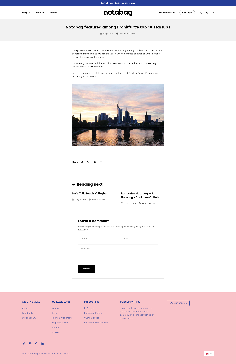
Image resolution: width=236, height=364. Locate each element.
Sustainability (29, 318)
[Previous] (90, 3)
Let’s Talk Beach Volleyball (90, 193)
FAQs (54, 313)
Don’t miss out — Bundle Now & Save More (118, 3)
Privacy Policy (134, 226)
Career (55, 332)
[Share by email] (101, 162)
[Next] (145, 3)
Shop (24, 12)
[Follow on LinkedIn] (42, 343)
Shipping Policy (60, 322)
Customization (91, 318)
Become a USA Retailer (96, 322)
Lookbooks (28, 313)
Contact (53, 12)
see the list (119, 73)
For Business (165, 12)
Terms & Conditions (62, 318)
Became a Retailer (93, 313)
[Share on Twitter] (88, 162)
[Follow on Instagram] (30, 343)
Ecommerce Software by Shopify (54, 354)
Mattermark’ (89, 53)
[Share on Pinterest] (94, 162)
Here (74, 73)
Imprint (56, 327)
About (38, 12)
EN (211, 353)
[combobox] (209, 353)
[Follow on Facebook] (23, 343)
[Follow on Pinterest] (36, 343)
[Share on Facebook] (82, 162)
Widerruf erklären (178, 303)
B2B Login (187, 12)
